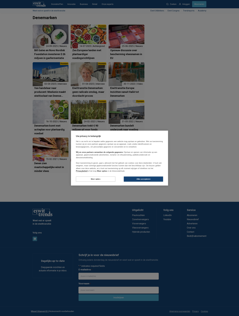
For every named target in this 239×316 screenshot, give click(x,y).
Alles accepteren (143, 179)
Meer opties (95, 179)
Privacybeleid (82, 171)
